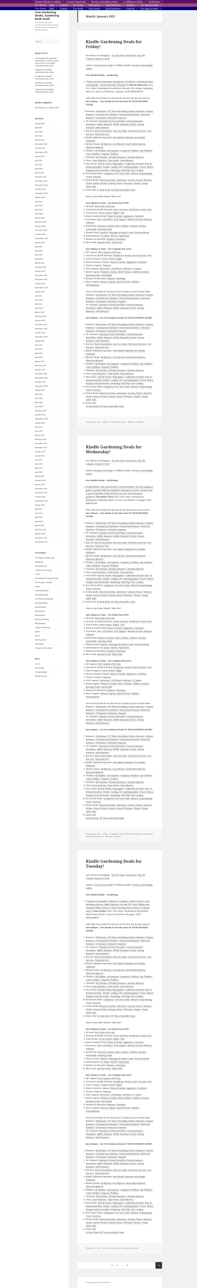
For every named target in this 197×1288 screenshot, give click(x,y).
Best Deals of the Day (105, 206)
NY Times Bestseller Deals (123, 190)
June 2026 (39, 132)
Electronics (105, 268)
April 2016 (39, 521)
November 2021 (41, 328)
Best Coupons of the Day (109, 252)
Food (115, 209)
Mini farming (40, 623)
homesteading (40, 607)
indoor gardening (42, 619)
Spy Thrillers (146, 150)
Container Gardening (43, 570)
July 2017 (38, 460)
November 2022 (41, 279)
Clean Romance (99, 160)
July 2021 (38, 345)
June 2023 (39, 251)
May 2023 (38, 255)
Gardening (115, 170)
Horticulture (40, 611)
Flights (116, 213)
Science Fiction (100, 183)
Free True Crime (122, 173)
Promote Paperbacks (76, 1)
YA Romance (101, 117)
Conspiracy (108, 173)
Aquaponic (39, 562)
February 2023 (40, 267)
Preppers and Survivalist (97, 170)
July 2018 (38, 427)
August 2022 (40, 292)
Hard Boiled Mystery (135, 144)
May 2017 (38, 468)
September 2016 (41, 501)
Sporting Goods (105, 229)
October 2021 (40, 333)
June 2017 (39, 464)
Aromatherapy (41, 566)
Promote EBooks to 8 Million (48, 1)
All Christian (101, 157)
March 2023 (39, 263)
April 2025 (39, 169)
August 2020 (40, 390)
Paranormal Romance (129, 114)
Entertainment (92, 285)
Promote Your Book (103, 65)
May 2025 (38, 164)
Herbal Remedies (94, 167)
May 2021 (38, 353)
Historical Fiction (107, 180)
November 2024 (41, 185)
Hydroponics (40, 615)
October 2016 (40, 497)
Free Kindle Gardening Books (46, 578)
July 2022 (38, 296)
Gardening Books (42, 590)
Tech (99, 219)
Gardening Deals (41, 595)
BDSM (116, 124)
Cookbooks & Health (134, 163)
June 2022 (39, 300)
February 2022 (40, 316)
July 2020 (38, 394)
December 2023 (41, 230)
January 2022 (40, 320)
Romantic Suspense (117, 117)
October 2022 (40, 283)
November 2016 (41, 493)
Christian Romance (117, 157)
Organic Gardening (42, 627)
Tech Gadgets (120, 219)
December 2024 (41, 181)
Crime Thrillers (93, 154)
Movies (114, 235)
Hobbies (135, 281)
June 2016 (39, 513)
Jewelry (142, 226)
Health (106, 167)
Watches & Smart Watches (139, 219)
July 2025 (38, 160)
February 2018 (40, 439)
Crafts (37, 574)
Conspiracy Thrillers (129, 150)
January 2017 (40, 484)
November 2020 (41, 378)
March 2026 (39, 140)
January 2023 (40, 271)
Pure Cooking (137, 170)
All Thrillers (100, 150)
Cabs (122, 213)
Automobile (91, 229)
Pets (150, 209)
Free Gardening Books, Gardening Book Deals (47, 15)
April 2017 (39, 472)
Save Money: (41, 5)
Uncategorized (41, 640)
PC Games (105, 235)
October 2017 (40, 452)
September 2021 (41, 337)
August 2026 (40, 123)
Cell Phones (107, 219)
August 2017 (40, 456)
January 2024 (40, 226)
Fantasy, (112, 183)
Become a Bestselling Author (104, 1)
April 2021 (39, 357)
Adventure (122, 180)
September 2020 (41, 386)
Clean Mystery (126, 160)
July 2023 (38, 246)
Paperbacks (123, 235)
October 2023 (40, 234)
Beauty (143, 209)
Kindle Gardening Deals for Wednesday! (114, 449)
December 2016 (41, 488)
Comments (41, 672)
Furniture (139, 216)
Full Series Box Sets (137, 131)
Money (150, 167)
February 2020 (40, 411)
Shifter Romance (104, 124)
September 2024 (41, 193)
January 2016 (40, 534)
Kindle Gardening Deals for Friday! (114, 44)
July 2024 (38, 201)
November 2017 (41, 447)
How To (148, 163)
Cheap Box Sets (102, 134)
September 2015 (41, 542)
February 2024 (40, 222)
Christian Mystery (135, 157)
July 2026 (38, 128)
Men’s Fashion (122, 226)
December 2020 (41, 374)
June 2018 (39, 431)
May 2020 (38, 402)
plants (37, 631)
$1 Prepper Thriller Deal (44, 558)
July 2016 (38, 509)
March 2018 (39, 435)
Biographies (118, 163)
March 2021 (39, 361)
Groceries (123, 209)
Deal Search (131, 55)
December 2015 (41, 538)
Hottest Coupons (108, 281)
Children (134, 226)
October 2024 (40, 189)
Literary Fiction (135, 180)
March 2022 (39, 312)
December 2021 (41, 324)
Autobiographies (131, 167)
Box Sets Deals (120, 131)
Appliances (128, 216)
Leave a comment (136, 422)
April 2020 (39, 406)
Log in (37, 664)
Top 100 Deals (117, 55)
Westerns (128, 183)
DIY (120, 167)
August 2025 (40, 156)
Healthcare (134, 209)
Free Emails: (40, 8)
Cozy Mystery (118, 144)
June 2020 (39, 398)
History (134, 173)
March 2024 (39, 218)
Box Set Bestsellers (103, 131)
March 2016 (39, 525)
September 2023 (41, 238)
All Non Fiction (104, 163)
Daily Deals (117, 242)
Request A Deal (102, 58)
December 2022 (41, 275)
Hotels (109, 213)
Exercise (97, 176)
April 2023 (39, 259)
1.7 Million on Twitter (133, 1)
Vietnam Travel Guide (43, 648)
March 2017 (39, 476)
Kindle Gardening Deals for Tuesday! (114, 863)
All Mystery (106, 144)
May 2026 (38, 136)
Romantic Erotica (128, 124)
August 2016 (40, 505)
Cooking (114, 167)
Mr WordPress (40, 108)
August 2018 (40, 423)
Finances (104, 232)
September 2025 (41, 152)
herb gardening (41, 603)
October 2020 (40, 382)
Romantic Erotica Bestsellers (112, 121)
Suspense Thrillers (109, 154)
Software (90, 222)
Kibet (106, 422)
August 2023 (40, 242)
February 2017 (40, 480)
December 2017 (41, 443)
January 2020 (40, 415)
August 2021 (40, 341)
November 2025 (41, 144)
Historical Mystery (94, 147)
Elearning (120, 239)
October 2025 (40, 148)
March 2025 (39, 173)
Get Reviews (154, 1)
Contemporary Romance (106, 114)
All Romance (101, 111)
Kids (94, 186)
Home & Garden (114, 216)
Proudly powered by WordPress (98, 1282)
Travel (143, 167)
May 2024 (38, 210)
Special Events (104, 242)
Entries (39, 668)
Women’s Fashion (106, 226)
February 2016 (40, 529)
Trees (37, 636)
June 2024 (39, 205)
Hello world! (54, 108)
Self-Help (125, 170)
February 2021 (40, 365)
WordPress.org (41, 676)
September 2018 (41, 419)
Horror (119, 183)
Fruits (37, 586)
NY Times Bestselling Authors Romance (126, 111)
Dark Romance (102, 127)
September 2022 (41, 287)
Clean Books (113, 160)
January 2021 (40, 369)
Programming (145, 173)
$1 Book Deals (103, 190)
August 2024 (40, 197)
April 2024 (39, 214)
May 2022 (38, 304)
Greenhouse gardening (44, 599)
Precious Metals (141, 232)
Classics (137, 183)
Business (111, 239)
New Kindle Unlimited (123, 137)
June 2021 (39, 349)
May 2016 (38, 517)
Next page (158, 1265)
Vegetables (39, 644)
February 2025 (40, 177)
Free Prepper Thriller (43, 582)
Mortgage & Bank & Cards (121, 232)
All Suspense (113, 150)
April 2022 (39, 308)
